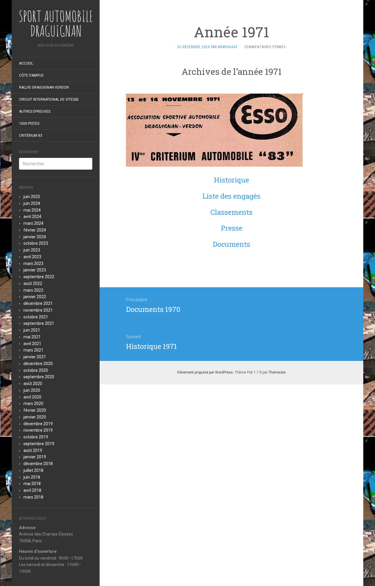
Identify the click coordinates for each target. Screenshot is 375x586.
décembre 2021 (38, 303)
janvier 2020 (34, 417)
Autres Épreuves (34, 111)
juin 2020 (31, 390)
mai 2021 (32, 337)
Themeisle (277, 372)
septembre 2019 (38, 443)
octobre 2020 (35, 370)
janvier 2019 (34, 457)
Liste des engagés (231, 196)
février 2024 (34, 230)
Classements (231, 212)
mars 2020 (33, 403)
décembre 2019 (38, 423)
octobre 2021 (35, 317)
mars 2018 (33, 497)
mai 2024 (32, 210)
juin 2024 (31, 203)
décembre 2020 (38, 363)
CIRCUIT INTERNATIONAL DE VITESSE (49, 99)
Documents (231, 244)
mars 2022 (33, 290)
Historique (231, 180)
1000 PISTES (29, 123)
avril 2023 (32, 256)
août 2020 (32, 383)
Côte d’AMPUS (31, 75)
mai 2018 (32, 483)
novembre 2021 (38, 310)
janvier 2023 (34, 270)
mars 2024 (33, 223)
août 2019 (32, 450)
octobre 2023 (35, 243)
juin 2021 (31, 330)
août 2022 (32, 283)
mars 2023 (33, 263)
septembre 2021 (38, 323)
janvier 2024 (34, 236)
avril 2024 (32, 216)
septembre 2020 (38, 376)
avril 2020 (32, 397)
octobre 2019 (35, 437)
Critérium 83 (30, 136)
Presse (231, 228)
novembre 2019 (38, 430)
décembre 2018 (38, 463)
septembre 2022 (38, 276)
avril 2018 (32, 490)
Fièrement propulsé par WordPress (205, 372)
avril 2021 (32, 343)
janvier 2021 (34, 356)
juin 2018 (31, 477)
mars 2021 (33, 350)
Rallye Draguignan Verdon (44, 87)
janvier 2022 (34, 296)
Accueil (26, 63)
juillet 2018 (33, 470)
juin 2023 (31, 250)
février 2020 (34, 410)
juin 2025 (31, 196)
